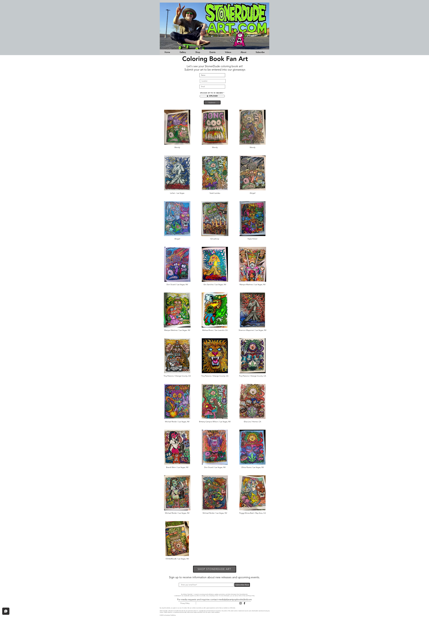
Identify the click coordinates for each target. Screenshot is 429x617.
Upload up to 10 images (211, 92)
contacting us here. (214, 595)
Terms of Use (242, 595)
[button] (183, 52)
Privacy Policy (251, 595)
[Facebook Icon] (244, 603)
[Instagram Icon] (240, 603)
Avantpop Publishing (170, 615)
